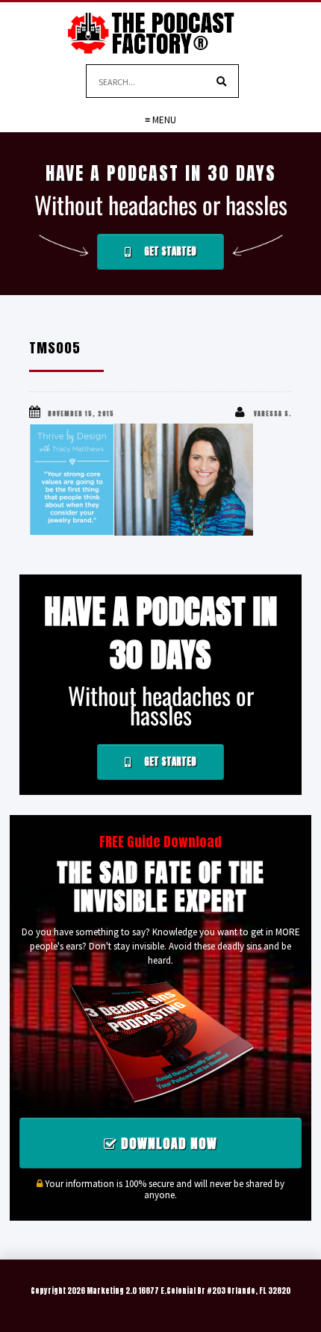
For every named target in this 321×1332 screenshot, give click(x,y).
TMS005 (55, 348)
